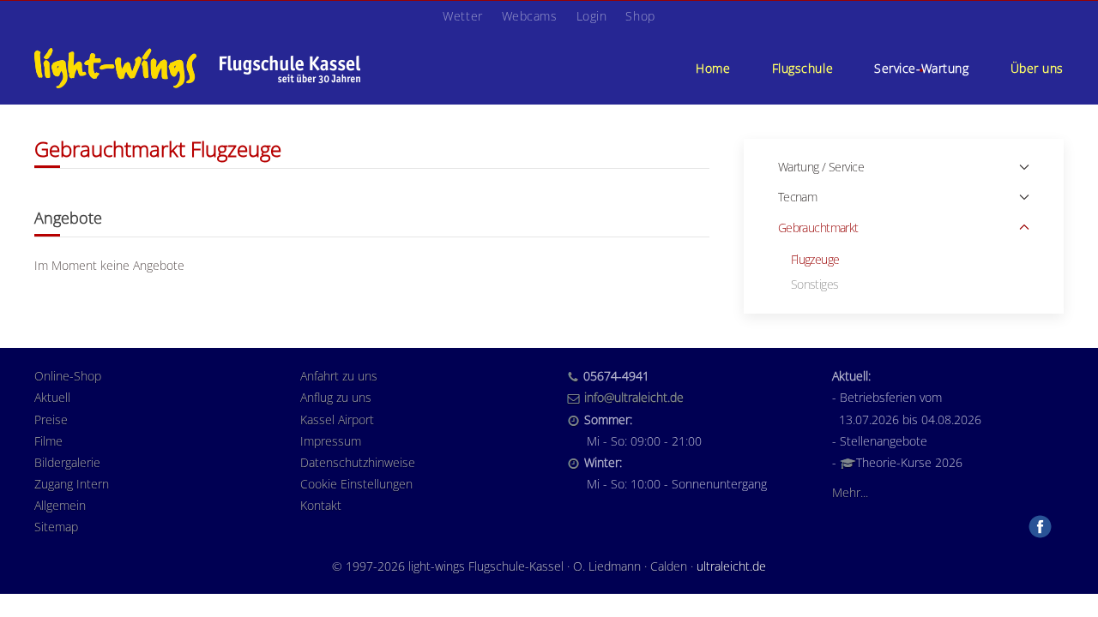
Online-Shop (67, 376)
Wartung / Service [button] (821, 167)
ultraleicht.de (731, 566)
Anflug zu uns (335, 397)
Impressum (330, 441)
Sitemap (56, 526)
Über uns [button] (1037, 68)
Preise (51, 419)
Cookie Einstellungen (356, 484)
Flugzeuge (815, 259)
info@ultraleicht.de (634, 397)
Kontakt (320, 505)
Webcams (530, 16)
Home (713, 68)
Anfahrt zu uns (338, 376)
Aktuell (52, 397)
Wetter (462, 16)
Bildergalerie (67, 462)
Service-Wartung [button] (921, 68)
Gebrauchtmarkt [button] (818, 227)
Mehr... (850, 492)
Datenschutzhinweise (357, 462)
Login (591, 16)
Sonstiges (815, 284)
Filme (48, 441)
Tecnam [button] (797, 197)
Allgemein (60, 505)
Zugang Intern (71, 484)
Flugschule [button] (803, 68)
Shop (640, 16)
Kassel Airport (337, 419)
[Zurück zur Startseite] (197, 67)
